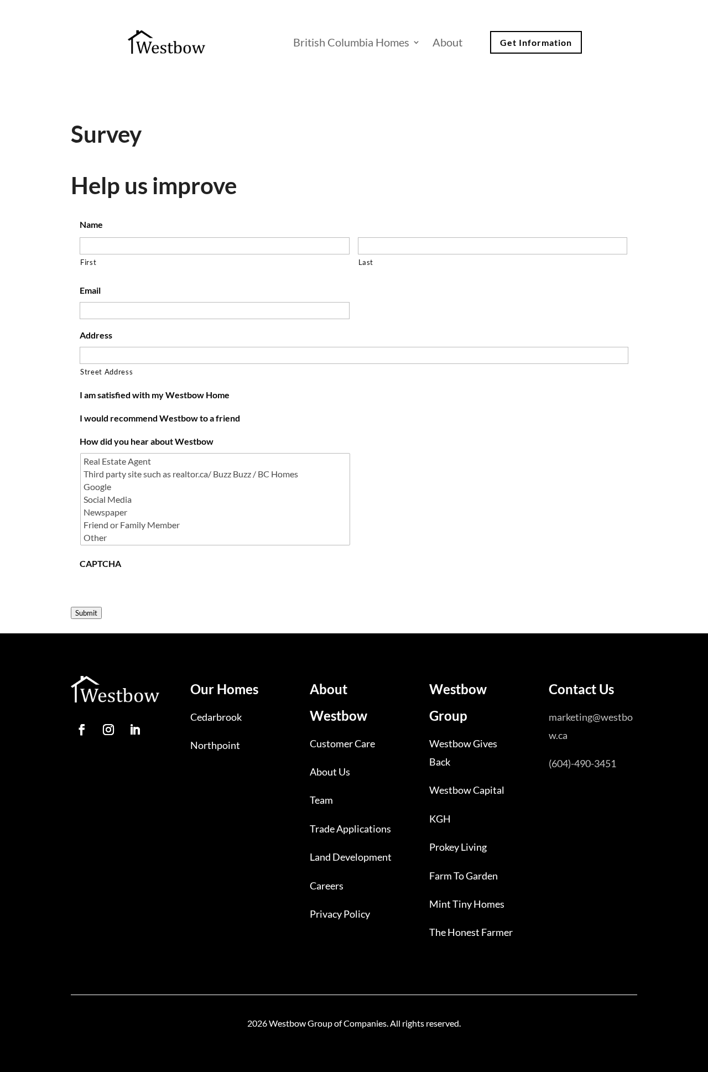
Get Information (536, 42)
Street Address (106, 371)
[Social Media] (216, 499)
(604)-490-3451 (582, 763)
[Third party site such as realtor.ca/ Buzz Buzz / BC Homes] (216, 473)
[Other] (216, 537)
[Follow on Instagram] (108, 730)
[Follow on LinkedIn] (135, 730)
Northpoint (215, 745)
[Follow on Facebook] (82, 730)
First (88, 262)
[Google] (216, 486)
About (447, 42)
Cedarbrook (216, 717)
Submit (86, 612)
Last (366, 262)
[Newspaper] (216, 512)
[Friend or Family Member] (216, 524)
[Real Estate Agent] (216, 461)
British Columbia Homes (351, 42)
